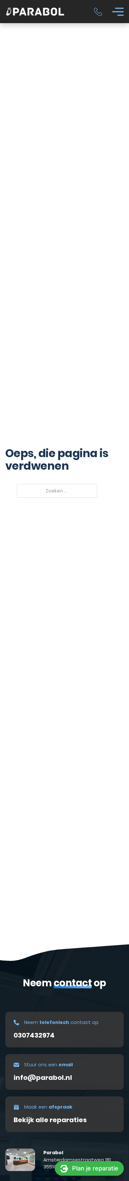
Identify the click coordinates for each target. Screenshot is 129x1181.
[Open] (118, 12)
